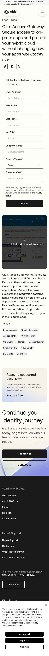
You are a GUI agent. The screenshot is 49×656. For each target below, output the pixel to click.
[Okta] (11, 12)
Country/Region (14, 159)
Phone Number (14, 172)
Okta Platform (9, 495)
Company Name (14, 145)
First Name (12, 105)
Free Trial (6, 513)
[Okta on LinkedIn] (16, 601)
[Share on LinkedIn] (12, 66)
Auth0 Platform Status (13, 557)
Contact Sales (9, 518)
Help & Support (10, 540)
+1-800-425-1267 (25, 575)
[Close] (46, 605)
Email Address (13, 92)
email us (6, 575)
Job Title (10, 132)
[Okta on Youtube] (3, 601)
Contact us (13, 584)
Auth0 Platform (10, 501)
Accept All (24, 634)
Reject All (24, 640)
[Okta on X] (9, 601)
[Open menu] (42, 12)
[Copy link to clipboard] (5, 66)
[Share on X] (19, 66)
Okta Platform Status (13, 551)
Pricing (5, 507)
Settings (24, 647)
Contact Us (8, 546)
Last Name (12, 119)
